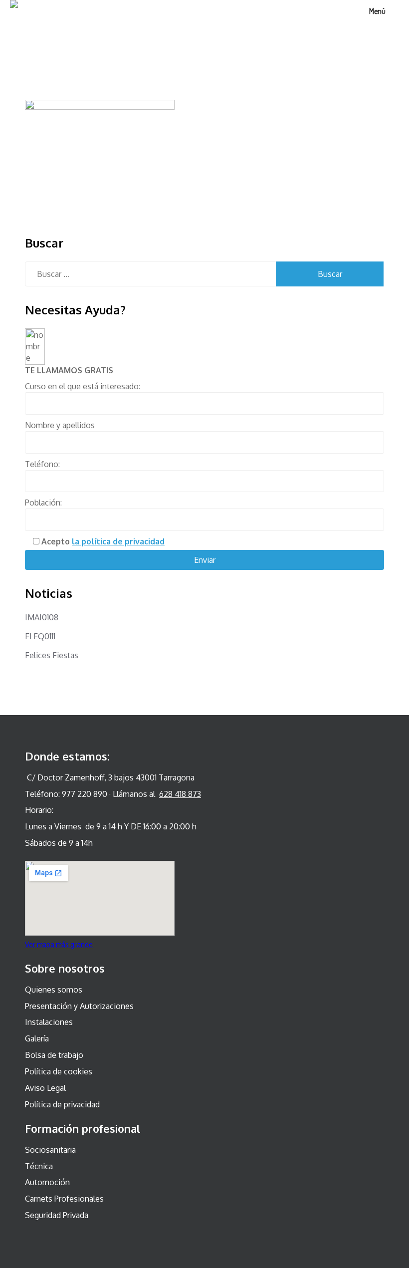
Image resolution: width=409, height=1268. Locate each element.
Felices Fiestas (51, 655)
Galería (37, 1038)
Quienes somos (53, 990)
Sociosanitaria (50, 1150)
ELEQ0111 (40, 636)
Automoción (47, 1182)
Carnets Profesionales (64, 1199)
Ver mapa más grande (59, 944)
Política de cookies (58, 1071)
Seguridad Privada (56, 1215)
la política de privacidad (118, 541)
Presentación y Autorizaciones (79, 1006)
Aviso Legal (45, 1088)
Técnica (39, 1166)
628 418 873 (180, 794)
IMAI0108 (41, 617)
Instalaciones (49, 1022)
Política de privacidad (62, 1104)
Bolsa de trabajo (54, 1055)
